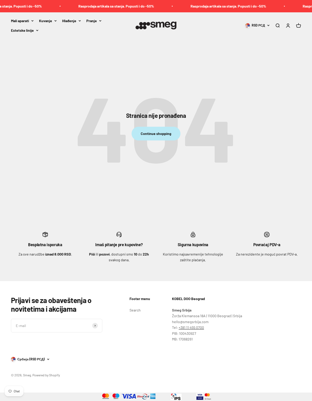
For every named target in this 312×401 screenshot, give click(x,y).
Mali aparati (20, 20)
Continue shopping (156, 133)
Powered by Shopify (46, 375)
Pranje (91, 20)
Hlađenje (69, 20)
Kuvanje (45, 20)
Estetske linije (22, 30)
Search (135, 310)
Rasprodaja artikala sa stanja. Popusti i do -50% (111, 6)
